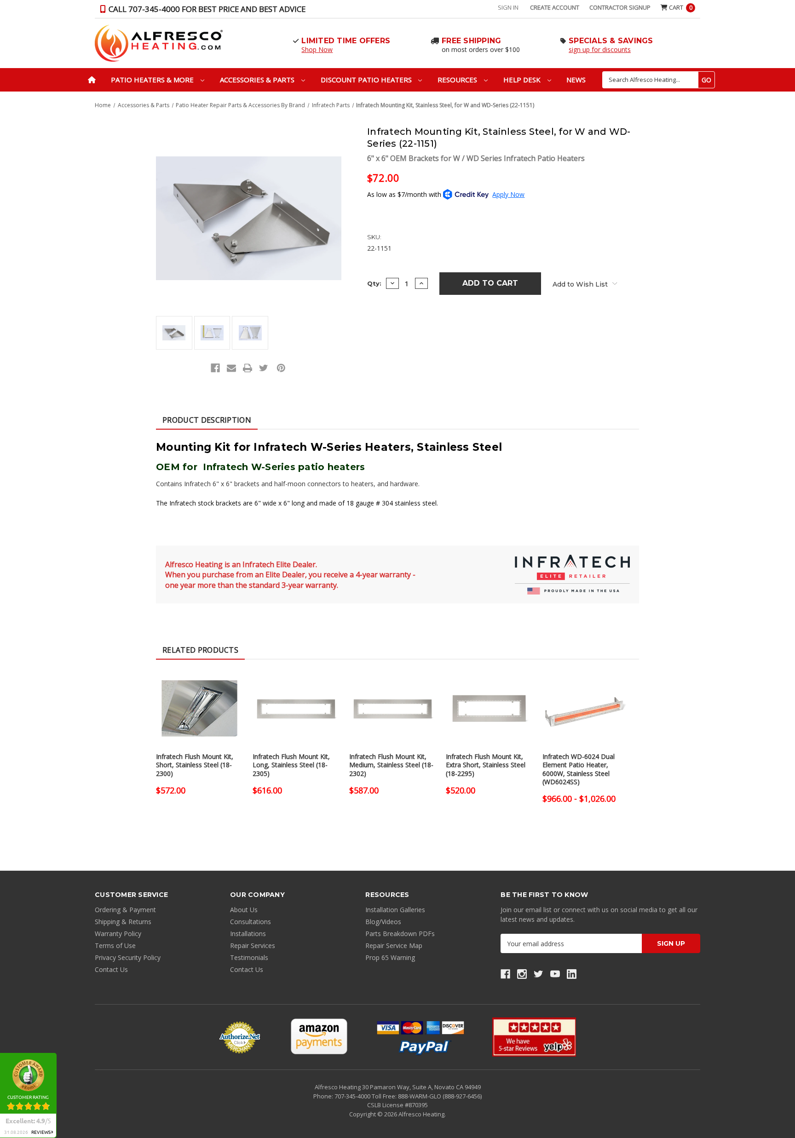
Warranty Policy (118, 933)
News (576, 79)
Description (206, 420)
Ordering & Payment (125, 909)
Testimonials (249, 957)
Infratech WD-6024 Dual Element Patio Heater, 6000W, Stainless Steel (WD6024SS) (578, 769)
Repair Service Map (393, 945)
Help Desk (522, 79)
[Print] (247, 368)
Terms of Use (115, 945)
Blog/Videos (383, 921)
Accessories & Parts (258, 79)
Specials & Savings (611, 40)
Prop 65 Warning (390, 957)
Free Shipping (471, 40)
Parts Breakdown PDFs (400, 933)
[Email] (231, 368)
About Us (244, 909)
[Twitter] (263, 368)
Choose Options (199, 716)
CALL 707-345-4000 (206, 9)
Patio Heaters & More (153, 79)
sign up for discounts (600, 49)
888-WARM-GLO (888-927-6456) (440, 1096)
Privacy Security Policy (128, 957)
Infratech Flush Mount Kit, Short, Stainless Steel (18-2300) (194, 765)
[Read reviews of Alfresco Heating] (534, 1037)
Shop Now (317, 49)
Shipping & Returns (123, 921)
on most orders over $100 (481, 49)
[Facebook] (215, 368)
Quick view (199, 700)
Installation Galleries (395, 909)
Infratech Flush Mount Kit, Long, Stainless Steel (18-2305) (291, 765)
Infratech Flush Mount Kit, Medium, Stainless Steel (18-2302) (391, 765)
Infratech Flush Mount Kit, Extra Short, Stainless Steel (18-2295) (485, 765)
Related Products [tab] (200, 650)
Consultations (250, 921)
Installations (248, 933)
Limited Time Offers (345, 40)
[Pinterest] (281, 368)
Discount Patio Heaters (367, 79)
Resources (458, 79)
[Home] (92, 80)
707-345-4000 (353, 1096)
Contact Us (111, 969)
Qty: (374, 283)
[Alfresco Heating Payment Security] (239, 1037)
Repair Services (252, 945)
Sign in (508, 7)
